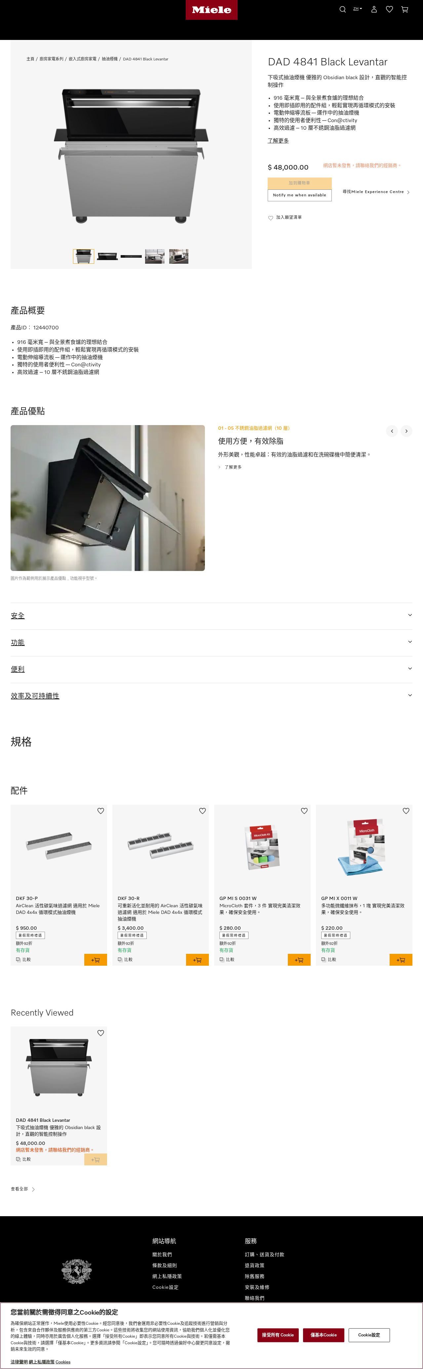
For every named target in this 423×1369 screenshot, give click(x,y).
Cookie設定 (369, 1335)
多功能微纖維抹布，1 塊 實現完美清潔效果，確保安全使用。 (362, 909)
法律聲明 (19, 1362)
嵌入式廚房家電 (82, 59)
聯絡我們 (255, 1298)
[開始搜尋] (343, 8)
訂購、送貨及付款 (265, 1254)
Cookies (63, 1362)
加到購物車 (299, 183)
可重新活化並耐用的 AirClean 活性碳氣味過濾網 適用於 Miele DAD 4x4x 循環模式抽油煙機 (160, 912)
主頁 (30, 59)
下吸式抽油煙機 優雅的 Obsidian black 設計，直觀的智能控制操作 (58, 1131)
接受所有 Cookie (277, 1335)
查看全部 (19, 1189)
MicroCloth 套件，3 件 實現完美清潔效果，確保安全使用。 (259, 909)
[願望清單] (389, 10)
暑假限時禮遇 (30, 935)
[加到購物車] (95, 960)
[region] (211, 1335)
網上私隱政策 (167, 1276)
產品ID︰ (21, 328)
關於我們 (162, 1254)
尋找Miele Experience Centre (373, 192)
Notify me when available (300, 195)
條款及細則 (164, 1265)
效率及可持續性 (35, 696)
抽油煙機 (110, 59)
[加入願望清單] (101, 811)
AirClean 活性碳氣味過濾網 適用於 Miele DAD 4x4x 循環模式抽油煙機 (58, 909)
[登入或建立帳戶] (374, 10)
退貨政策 (255, 1265)
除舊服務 (255, 1276)
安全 (18, 616)
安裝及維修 (257, 1287)
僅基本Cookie (324, 1335)
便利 (18, 669)
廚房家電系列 (51, 59)
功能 (18, 643)
